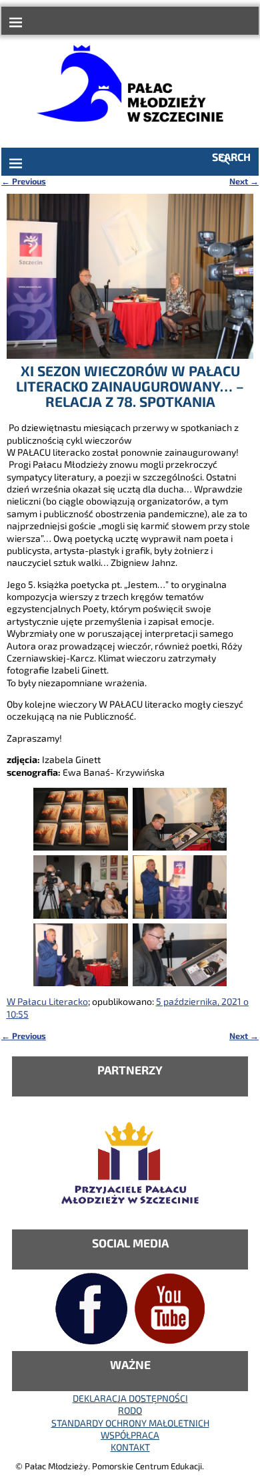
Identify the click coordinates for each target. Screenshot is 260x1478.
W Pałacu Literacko (47, 1001)
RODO (130, 1410)
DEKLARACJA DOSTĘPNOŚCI (130, 1398)
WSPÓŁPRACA (130, 1435)
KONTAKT (130, 1447)
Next (244, 181)
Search (231, 156)
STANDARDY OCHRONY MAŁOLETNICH (130, 1423)
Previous (23, 181)
